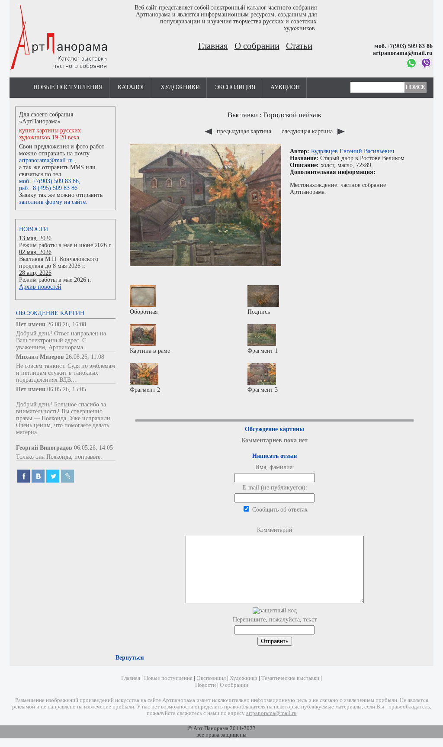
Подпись (258, 312)
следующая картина (308, 131)
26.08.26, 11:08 (85, 357)
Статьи (299, 46)
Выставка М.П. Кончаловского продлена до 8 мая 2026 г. (58, 262)
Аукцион (285, 87)
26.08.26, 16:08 (66, 324)
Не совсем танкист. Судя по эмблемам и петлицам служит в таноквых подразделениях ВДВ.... (65, 373)
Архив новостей (40, 286)
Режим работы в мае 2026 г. (55, 280)
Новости (33, 229)
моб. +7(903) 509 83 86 (49, 181)
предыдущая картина (244, 131)
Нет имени (30, 324)
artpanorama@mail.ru (46, 160)
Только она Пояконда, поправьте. (59, 457)
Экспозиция (235, 87)
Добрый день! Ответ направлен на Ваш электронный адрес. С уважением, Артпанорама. (61, 340)
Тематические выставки (290, 678)
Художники (180, 87)
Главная (213, 46)
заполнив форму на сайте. (53, 202)
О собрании (256, 46)
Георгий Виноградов (44, 447)
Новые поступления (68, 87)
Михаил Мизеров (40, 357)
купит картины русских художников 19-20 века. (50, 134)
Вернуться (130, 657)
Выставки (243, 115)
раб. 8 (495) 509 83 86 (48, 188)
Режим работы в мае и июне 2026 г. (65, 245)
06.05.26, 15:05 (66, 389)
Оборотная (143, 312)
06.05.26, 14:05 (93, 447)
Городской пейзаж (292, 115)
